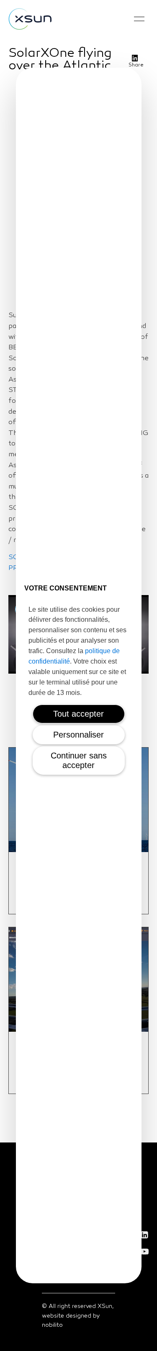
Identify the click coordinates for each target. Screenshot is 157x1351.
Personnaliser (78, 734)
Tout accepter (78, 713)
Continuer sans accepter (79, 760)
